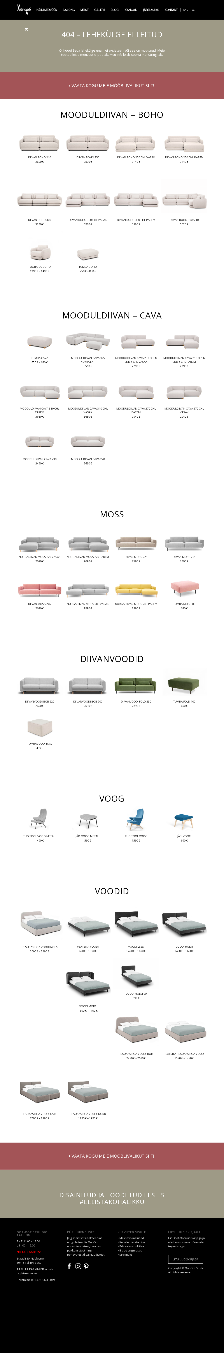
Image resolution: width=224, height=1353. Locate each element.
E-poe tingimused (130, 1250)
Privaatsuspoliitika (131, 1246)
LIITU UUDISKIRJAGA (185, 1259)
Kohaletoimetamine (132, 1242)
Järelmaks (126, 1254)
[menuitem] (25, 10)
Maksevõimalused (131, 1238)
